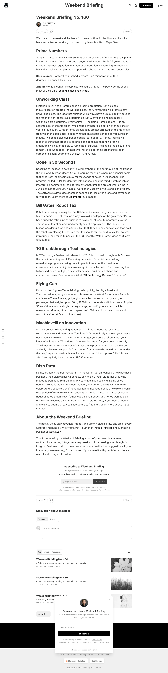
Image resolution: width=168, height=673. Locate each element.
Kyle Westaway (49, 23)
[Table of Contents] (3, 336)
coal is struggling (58, 69)
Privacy (83, 654)
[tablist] (47, 519)
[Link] (32, 51)
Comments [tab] (42, 519)
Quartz (126, 236)
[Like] (38, 31)
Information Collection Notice (83, 642)
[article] (84, 565)
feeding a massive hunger (73, 90)
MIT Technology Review (97, 275)
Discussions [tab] (56, 552)
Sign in (159, 5)
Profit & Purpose (102, 427)
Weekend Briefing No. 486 (52, 577)
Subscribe (146, 5)
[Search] (130, 5)
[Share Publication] (135, 5)
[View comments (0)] (45, 31)
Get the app (97, 661)
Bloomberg (75, 196)
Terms (90, 654)
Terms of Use (97, 640)
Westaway (55, 431)
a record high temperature (93, 76)
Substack (71, 667)
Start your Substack (77, 661)
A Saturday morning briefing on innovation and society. (61, 563)
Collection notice (102, 654)
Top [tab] (39, 552)
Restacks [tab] (53, 519)
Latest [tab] (46, 552)
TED (77, 153)
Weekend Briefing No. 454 (52, 559)
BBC (77, 357)
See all (41, 614)
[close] (109, 600)
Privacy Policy (104, 642)
